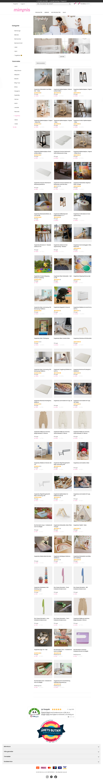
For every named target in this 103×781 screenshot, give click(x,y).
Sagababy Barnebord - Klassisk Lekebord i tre (42, 245)
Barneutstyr (17, 39)
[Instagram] (47, 777)
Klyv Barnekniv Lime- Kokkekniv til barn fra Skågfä (42, 681)
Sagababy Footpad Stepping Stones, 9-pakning (41, 276)
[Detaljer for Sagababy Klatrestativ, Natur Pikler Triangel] (63, 513)
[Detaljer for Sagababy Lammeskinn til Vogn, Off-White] (83, 389)
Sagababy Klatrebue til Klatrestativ (83, 338)
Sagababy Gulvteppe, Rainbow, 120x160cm (62, 557)
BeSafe (16, 79)
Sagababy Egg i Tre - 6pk (40, 649)
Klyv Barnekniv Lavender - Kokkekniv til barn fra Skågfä (81, 650)
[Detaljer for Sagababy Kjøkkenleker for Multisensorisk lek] (63, 482)
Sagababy (17, 115)
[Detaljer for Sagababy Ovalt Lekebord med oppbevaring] (83, 202)
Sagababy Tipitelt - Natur (80, 525)
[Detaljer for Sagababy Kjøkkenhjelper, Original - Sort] (83, 77)
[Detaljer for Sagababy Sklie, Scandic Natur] (63, 326)
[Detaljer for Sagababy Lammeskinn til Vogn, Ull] (63, 389)
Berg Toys (17, 83)
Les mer (62, 56)
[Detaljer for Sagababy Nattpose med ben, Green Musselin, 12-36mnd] (83, 420)
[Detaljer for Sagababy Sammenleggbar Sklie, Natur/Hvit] (83, 233)
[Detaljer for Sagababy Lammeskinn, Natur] (83, 451)
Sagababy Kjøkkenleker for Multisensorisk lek (61, 494)
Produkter (38, 12)
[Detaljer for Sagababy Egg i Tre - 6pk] (43, 638)
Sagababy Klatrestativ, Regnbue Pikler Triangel (82, 183)
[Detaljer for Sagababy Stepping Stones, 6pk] (83, 264)
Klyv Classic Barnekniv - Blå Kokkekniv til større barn (81, 588)
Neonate (16, 111)
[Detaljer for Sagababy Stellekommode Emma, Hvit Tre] (83, 295)
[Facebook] (55, 777)
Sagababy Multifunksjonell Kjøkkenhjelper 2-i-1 (61, 214)
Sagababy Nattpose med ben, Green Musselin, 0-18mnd (62, 432)
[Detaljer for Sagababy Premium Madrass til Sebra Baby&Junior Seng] (63, 140)
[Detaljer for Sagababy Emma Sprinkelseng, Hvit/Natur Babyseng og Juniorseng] (63, 669)
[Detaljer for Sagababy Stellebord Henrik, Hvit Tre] (43, 451)
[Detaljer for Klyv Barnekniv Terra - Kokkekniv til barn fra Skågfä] (63, 638)
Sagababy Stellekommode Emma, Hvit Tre (83, 308)
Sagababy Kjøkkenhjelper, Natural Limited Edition (63, 90)
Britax (16, 87)
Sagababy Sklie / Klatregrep (41, 338)
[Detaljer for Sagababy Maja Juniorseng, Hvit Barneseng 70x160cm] (43, 295)
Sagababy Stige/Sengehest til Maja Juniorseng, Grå (62, 463)
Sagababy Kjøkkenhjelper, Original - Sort (83, 90)
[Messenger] (51, 777)
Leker (15, 47)
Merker (47, 12)
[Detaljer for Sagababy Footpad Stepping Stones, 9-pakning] (43, 264)
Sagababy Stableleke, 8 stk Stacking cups (41, 588)
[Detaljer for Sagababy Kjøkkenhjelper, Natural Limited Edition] (63, 77)
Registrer (15, 4)
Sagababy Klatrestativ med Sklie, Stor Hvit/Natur (82, 557)
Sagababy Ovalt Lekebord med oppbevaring (82, 214)
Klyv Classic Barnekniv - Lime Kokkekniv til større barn (41, 619)
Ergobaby (17, 95)
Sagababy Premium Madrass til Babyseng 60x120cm (42, 183)
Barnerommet (18, 43)
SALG (15, 51)
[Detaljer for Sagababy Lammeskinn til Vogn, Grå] (83, 482)
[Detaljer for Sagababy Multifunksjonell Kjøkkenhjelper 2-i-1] (63, 202)
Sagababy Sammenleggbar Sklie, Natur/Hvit (82, 245)
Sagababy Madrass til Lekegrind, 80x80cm (42, 401)
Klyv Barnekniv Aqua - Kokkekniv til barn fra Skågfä (43, 525)
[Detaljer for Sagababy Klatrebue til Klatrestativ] (83, 326)
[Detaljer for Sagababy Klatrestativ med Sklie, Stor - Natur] (43, 77)
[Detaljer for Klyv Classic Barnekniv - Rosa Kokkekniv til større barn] (63, 575)
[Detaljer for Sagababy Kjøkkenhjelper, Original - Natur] (63, 108)
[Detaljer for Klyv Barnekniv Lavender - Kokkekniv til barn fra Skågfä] (83, 638)
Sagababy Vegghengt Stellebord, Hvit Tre (63, 370)
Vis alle (14, 127)
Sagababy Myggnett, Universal (62, 307)
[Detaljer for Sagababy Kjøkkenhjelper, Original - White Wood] (83, 140)
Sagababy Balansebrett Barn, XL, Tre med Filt (42, 214)
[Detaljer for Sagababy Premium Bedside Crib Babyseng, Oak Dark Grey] (63, 171)
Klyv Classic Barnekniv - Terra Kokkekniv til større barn (61, 619)
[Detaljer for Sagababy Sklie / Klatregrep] (43, 326)
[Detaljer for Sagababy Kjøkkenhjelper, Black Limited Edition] (43, 140)
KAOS (15, 103)
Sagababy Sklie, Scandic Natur (62, 338)
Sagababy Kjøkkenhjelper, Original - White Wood (83, 152)
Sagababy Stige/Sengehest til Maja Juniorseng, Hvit (42, 494)
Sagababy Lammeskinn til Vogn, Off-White (82, 401)
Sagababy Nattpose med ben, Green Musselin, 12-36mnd (81, 432)
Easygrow (17, 91)
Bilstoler (16, 35)
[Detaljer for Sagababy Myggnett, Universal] (63, 295)
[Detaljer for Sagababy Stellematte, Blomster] (43, 544)
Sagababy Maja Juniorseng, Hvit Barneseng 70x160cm (42, 308)
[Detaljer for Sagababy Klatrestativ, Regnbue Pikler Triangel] (83, 171)
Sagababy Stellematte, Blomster (42, 556)
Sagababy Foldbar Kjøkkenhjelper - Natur (82, 121)
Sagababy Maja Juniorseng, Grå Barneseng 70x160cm (42, 370)
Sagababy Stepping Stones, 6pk (82, 276)
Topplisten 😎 (18, 55)
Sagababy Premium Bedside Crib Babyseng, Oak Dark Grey (62, 183)
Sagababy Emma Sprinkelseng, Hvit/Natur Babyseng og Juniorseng (62, 682)
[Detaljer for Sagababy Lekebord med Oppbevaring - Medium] (63, 233)
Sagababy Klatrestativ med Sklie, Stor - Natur (42, 90)
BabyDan (16, 74)
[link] (51, 713)
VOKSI (16, 124)
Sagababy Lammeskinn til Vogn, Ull (63, 400)
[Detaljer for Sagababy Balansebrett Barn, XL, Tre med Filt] (43, 202)
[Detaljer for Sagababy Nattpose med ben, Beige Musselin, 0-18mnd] (83, 606)
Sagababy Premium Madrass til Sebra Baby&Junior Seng (62, 152)
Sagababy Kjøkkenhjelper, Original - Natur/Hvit (43, 121)
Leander (16, 107)
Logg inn (23, 4)
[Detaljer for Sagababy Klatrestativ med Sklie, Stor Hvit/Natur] (83, 544)
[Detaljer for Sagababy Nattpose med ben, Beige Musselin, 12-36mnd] (43, 420)
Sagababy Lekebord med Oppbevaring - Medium (60, 245)
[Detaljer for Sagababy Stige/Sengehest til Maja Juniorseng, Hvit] (43, 482)
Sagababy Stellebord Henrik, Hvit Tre (42, 463)
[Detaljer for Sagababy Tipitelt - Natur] (83, 513)
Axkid (15, 66)
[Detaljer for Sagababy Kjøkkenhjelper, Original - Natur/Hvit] (43, 108)
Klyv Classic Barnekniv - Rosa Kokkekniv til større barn (61, 588)
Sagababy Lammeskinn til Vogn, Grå (82, 494)
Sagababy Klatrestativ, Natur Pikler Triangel (63, 525)
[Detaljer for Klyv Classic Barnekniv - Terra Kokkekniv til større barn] (63, 606)
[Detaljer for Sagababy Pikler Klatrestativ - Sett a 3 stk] (63, 264)
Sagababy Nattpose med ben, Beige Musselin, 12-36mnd (42, 432)
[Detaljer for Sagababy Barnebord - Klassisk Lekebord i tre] (43, 233)
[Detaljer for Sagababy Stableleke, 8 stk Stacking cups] (43, 575)
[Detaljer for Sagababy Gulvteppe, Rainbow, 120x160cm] (63, 544)
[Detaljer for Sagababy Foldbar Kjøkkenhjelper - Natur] (83, 108)
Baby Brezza (17, 70)
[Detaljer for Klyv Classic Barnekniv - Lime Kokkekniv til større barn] (43, 606)
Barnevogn (17, 31)
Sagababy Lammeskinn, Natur (81, 463)
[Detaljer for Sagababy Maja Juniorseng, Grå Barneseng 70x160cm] (43, 357)
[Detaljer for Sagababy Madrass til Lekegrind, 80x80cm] (43, 389)
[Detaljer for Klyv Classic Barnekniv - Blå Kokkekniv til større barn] (83, 575)
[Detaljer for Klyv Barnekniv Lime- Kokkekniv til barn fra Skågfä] (43, 669)
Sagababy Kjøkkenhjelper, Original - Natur (63, 121)
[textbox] (52, 3)
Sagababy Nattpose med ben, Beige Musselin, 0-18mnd (81, 619)
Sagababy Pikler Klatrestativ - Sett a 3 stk (63, 276)
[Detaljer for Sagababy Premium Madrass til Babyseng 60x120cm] (43, 171)
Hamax (16, 99)
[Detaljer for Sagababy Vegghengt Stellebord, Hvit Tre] (63, 357)
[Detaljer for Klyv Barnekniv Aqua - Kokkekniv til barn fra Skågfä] (43, 513)
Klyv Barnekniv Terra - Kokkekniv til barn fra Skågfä (63, 650)
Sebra (16, 120)
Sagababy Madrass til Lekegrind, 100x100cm (82, 370)
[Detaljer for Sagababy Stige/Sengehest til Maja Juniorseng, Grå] (63, 451)
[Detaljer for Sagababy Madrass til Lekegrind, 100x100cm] (83, 357)
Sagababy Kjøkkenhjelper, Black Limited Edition (42, 152)
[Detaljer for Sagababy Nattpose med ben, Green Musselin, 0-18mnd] (63, 420)
